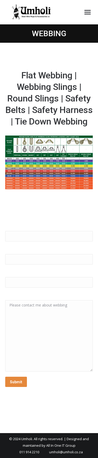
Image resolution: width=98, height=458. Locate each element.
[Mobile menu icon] (87, 12)
